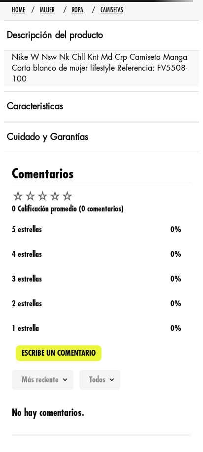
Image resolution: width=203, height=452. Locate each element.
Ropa (77, 9)
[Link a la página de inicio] (18, 10)
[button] (101, 353)
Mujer (47, 9)
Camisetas (112, 9)
